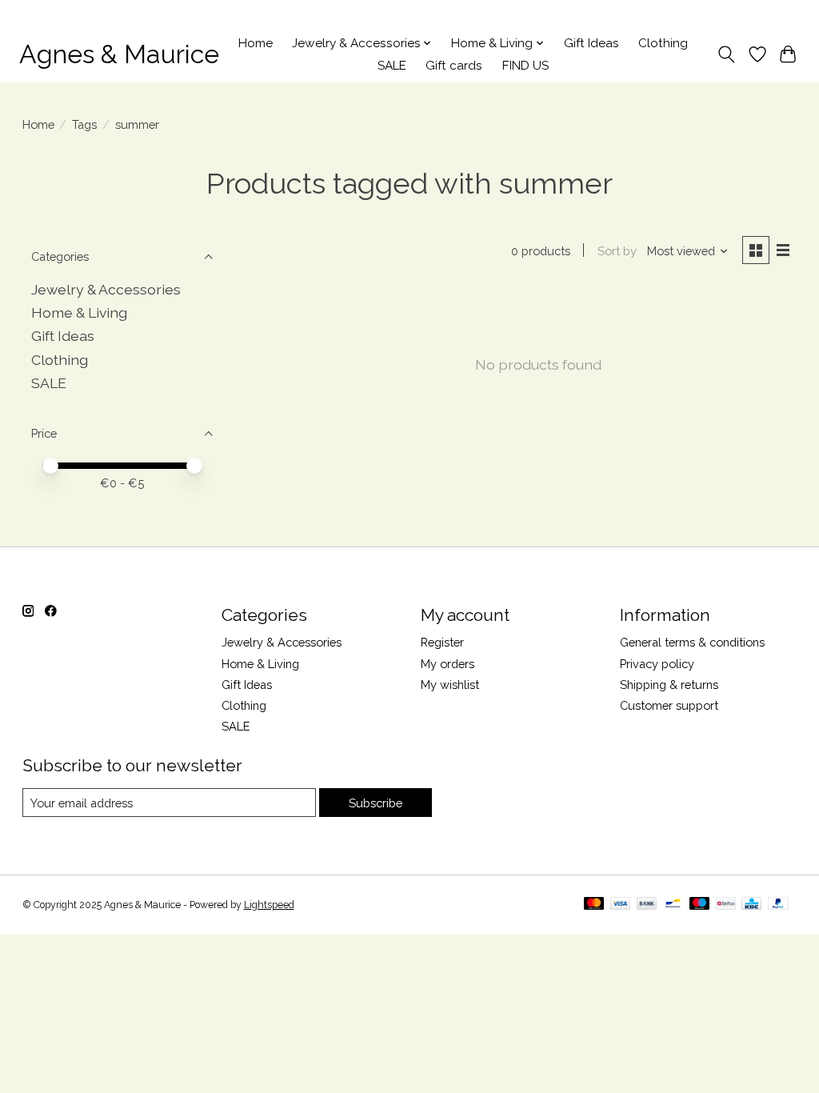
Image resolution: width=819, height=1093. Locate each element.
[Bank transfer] (647, 904)
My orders (447, 664)
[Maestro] (699, 904)
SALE (392, 65)
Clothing (663, 43)
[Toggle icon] (725, 54)
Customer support (669, 705)
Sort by (617, 251)
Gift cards (453, 65)
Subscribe (375, 803)
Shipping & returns (669, 684)
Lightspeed (269, 905)
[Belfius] (726, 904)
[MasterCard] (594, 904)
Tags (84, 124)
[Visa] (620, 904)
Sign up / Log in (763, 13)
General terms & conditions (692, 642)
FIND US (525, 65)
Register (442, 642)
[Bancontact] (673, 904)
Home (255, 43)
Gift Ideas (591, 43)
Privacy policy (657, 664)
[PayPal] (778, 904)
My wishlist (450, 684)
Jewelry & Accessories (106, 289)
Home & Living (79, 312)
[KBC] (751, 904)
